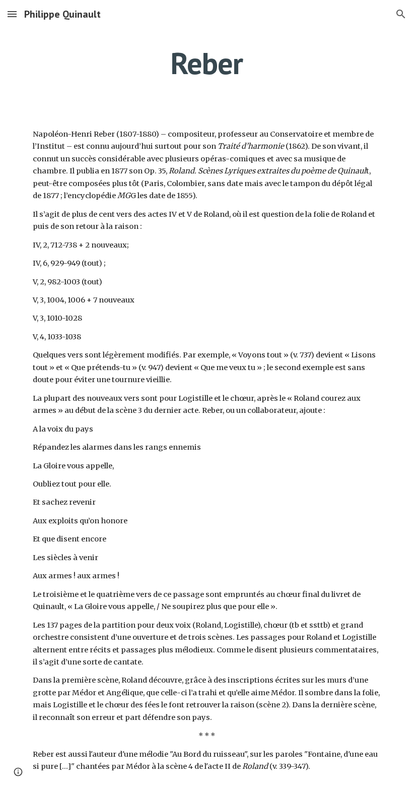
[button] (12, 14)
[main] (207, 63)
